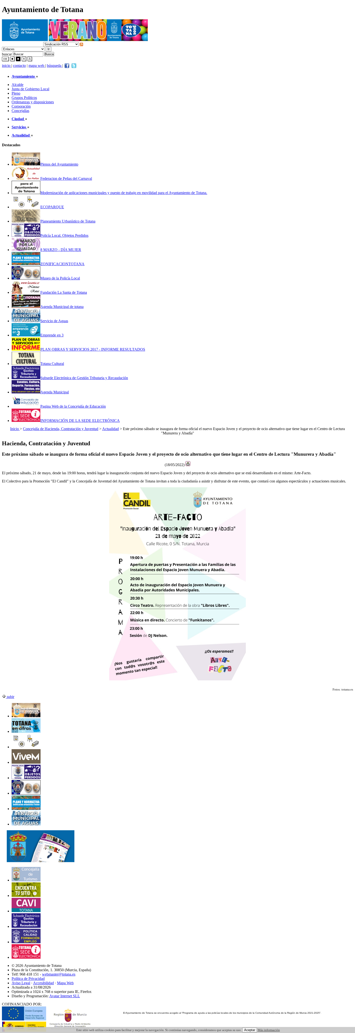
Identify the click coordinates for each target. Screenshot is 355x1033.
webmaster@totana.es (58, 974)
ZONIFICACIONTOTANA (62, 264)
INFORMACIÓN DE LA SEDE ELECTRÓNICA (80, 421)
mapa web (36, 65)
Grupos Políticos (24, 98)
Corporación (21, 106)
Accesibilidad (43, 983)
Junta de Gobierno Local (30, 89)
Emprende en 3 (52, 335)
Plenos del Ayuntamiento (59, 164)
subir (10, 697)
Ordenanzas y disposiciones (33, 102)
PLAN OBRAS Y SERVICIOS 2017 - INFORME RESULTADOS (92, 349)
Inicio (15, 429)
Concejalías (20, 111)
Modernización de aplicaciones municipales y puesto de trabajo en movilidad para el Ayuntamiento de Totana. (123, 193)
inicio (6, 65)
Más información (269, 1030)
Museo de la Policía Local (60, 278)
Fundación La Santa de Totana (63, 292)
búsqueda (54, 65)
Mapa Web (65, 983)
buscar (7, 54)
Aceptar (249, 1030)
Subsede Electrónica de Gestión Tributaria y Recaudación (84, 378)
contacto (19, 65)
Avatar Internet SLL (64, 996)
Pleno (16, 93)
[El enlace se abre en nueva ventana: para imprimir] (187, 465)
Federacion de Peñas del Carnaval (66, 178)
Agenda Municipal (54, 392)
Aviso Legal (21, 983)
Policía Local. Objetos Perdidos (64, 235)
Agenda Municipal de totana (62, 307)
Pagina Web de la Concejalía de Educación (73, 406)
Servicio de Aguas (54, 321)
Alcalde (17, 85)
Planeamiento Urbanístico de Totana (67, 221)
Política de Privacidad (28, 979)
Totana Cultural (52, 364)
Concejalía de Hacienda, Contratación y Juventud (60, 429)
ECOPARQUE (52, 207)
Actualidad (110, 429)
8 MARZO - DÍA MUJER (60, 250)
